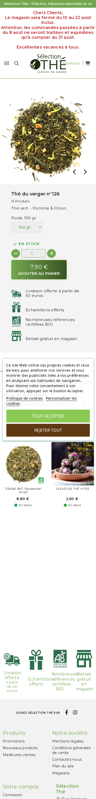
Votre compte (21, 787)
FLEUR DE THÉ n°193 (72, 489)
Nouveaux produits (20, 748)
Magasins (61, 773)
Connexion (12, 795)
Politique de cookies (24, 398)
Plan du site (63, 766)
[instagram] (75, 712)
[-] (15, 253)
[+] (51, 253)
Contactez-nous (67, 759)
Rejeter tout (48, 430)
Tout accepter (48, 416)
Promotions (14, 741)
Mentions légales (68, 741)
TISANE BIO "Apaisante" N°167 (23, 490)
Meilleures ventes (19, 755)
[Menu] (6, 63)
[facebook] (66, 712)
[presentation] (74, 171)
